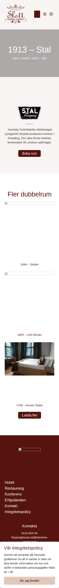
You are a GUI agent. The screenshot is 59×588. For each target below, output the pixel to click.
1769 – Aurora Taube (29, 405)
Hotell (25, 58)
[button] (37, 14)
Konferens (13, 494)
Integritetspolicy (18, 512)
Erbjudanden (15, 500)
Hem (16, 58)
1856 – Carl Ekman (29, 334)
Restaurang (14, 488)
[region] (29, 565)
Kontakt (11, 506)
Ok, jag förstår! (29, 580)
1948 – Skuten (29, 264)
